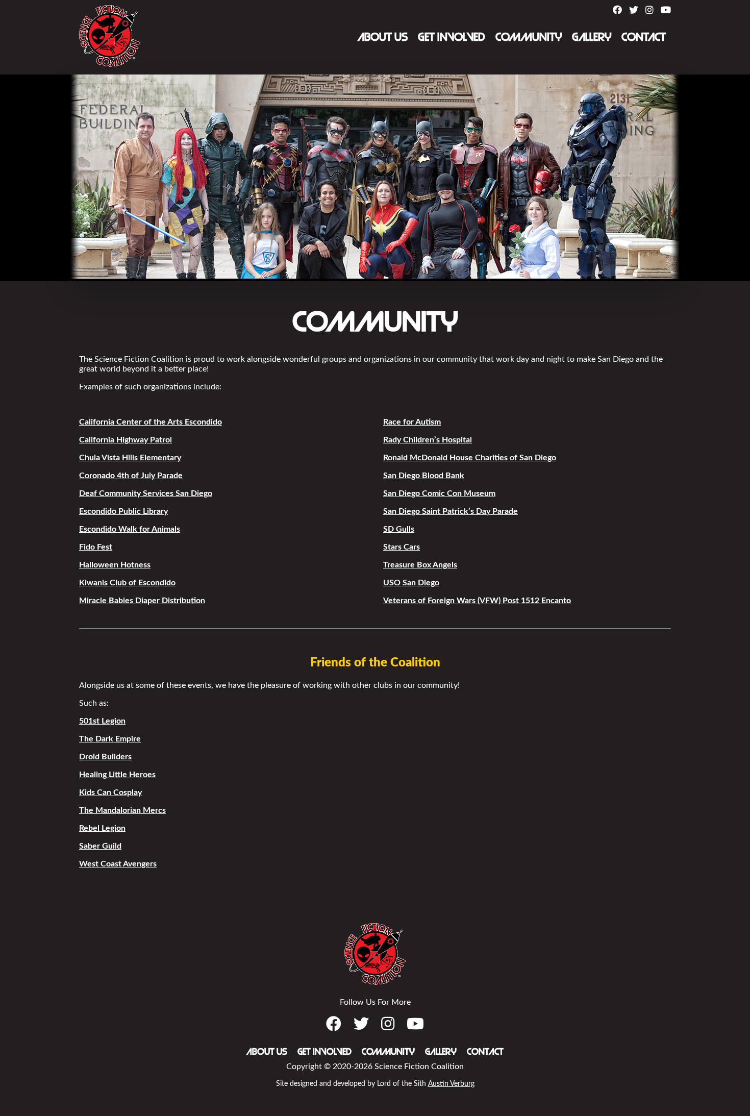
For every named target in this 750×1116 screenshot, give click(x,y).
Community (528, 37)
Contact (643, 37)
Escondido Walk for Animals (129, 529)
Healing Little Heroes (117, 775)
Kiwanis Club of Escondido (127, 583)
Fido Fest (95, 547)
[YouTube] (666, 10)
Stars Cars (401, 547)
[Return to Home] (109, 64)
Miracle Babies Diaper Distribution (142, 601)
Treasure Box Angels (420, 565)
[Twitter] (633, 10)
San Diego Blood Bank (423, 476)
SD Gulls (398, 529)
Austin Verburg (451, 1083)
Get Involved (451, 37)
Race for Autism (412, 422)
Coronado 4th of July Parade (131, 476)
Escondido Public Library (123, 511)
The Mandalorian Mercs (122, 810)
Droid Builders (105, 757)
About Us (383, 37)
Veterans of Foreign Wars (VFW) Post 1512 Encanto (477, 601)
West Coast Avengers (118, 864)
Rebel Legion (102, 828)
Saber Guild (100, 846)
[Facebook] (617, 10)
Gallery (591, 37)
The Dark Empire (110, 739)
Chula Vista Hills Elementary (130, 458)
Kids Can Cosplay (110, 792)
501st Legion (102, 721)
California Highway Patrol (125, 440)
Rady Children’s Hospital (427, 440)
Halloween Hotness (115, 565)
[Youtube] (415, 1024)
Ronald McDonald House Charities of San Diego (469, 458)
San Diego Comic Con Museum (439, 493)
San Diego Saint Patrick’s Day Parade (450, 511)
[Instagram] (649, 10)
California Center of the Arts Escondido (150, 422)
